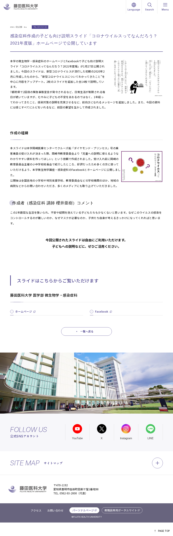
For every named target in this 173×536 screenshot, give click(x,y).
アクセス (36, 510)
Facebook (101, 311)
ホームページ (23, 311)
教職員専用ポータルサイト (121, 510)
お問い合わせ (55, 510)
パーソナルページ (83, 510)
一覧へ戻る (87, 331)
